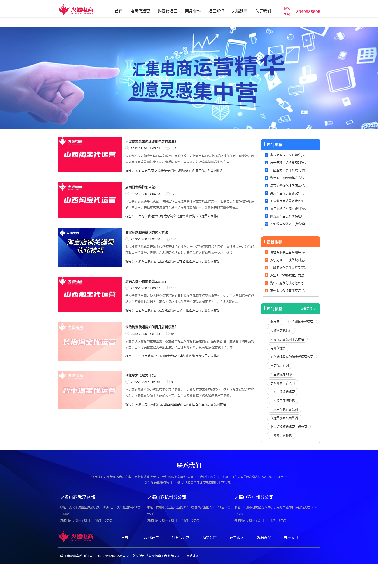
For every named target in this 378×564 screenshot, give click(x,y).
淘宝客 (275, 321)
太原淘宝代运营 (174, 216)
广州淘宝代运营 (302, 321)
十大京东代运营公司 (284, 409)
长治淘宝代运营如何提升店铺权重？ (151, 326)
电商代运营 (140, 11)
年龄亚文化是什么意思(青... (289, 170)
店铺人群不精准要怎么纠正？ (146, 281)
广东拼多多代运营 (282, 391)
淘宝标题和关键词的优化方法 (146, 232)
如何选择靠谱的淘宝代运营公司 (291, 356)
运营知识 (216, 11)
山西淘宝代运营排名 (171, 261)
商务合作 (193, 11)
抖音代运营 (167, 11)
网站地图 (192, 555)
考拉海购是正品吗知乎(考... (289, 155)
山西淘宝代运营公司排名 (206, 170)
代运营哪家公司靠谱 (284, 418)
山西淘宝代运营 (146, 310)
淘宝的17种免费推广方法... (288, 178)
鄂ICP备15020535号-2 (113, 555)
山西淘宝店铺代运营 (177, 404)
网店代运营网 (279, 365)
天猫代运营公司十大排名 (287, 339)
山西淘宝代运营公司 (149, 216)
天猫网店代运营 (281, 330)
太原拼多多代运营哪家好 (171, 170)
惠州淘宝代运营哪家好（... (288, 193)
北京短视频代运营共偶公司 (288, 426)
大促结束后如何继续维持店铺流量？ (151, 141)
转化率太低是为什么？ (141, 375)
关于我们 (263, 11)
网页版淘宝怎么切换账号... (288, 216)
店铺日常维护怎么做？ (141, 186)
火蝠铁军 (240, 11)
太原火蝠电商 (144, 170)
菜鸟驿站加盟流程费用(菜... (289, 208)
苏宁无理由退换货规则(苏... (289, 162)
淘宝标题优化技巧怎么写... (288, 185)
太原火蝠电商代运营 (149, 404)
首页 (119, 11)
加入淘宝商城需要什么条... (288, 201)
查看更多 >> (308, 308)
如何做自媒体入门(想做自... (289, 223)
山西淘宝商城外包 (282, 400)
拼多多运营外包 (281, 435)
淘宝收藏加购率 (281, 374)
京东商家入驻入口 (282, 383)
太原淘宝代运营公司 (171, 310)
